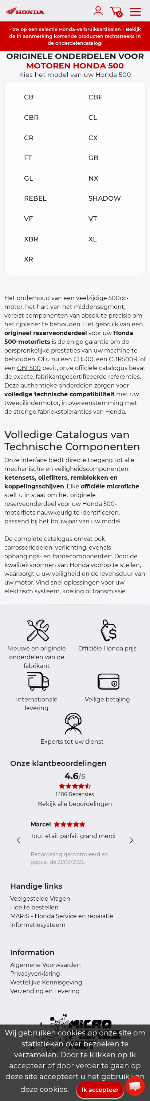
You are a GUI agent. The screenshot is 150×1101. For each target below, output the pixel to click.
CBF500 (29, 368)
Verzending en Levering (45, 991)
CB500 (84, 359)
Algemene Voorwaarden (45, 965)
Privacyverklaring (35, 973)
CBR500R (123, 359)
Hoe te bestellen (34, 907)
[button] (135, 1086)
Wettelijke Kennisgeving (46, 982)
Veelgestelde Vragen (40, 898)
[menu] (135, 10)
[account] (100, 10)
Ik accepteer (100, 1089)
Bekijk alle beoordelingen (75, 804)
